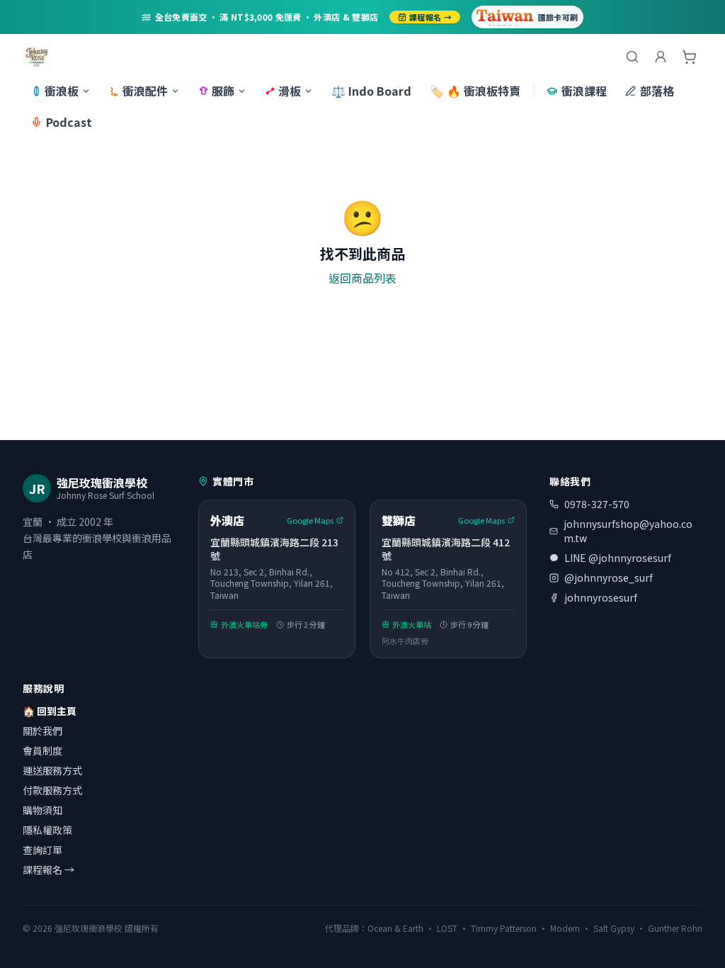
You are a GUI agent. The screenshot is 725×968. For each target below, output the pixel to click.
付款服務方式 (52, 790)
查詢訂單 (42, 850)
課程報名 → (430, 17)
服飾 (223, 90)
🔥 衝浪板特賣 (475, 90)
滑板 (289, 90)
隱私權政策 (47, 830)
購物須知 (42, 810)
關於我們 (42, 731)
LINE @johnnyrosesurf (617, 558)
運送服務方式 (52, 770)
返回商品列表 (362, 277)
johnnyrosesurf (600, 597)
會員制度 (42, 750)
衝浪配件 (145, 90)
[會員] (660, 56)
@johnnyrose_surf (608, 577)
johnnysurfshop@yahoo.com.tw (628, 531)
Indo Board (371, 90)
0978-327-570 (596, 504)
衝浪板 (62, 90)
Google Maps (310, 520)
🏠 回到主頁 (49, 711)
